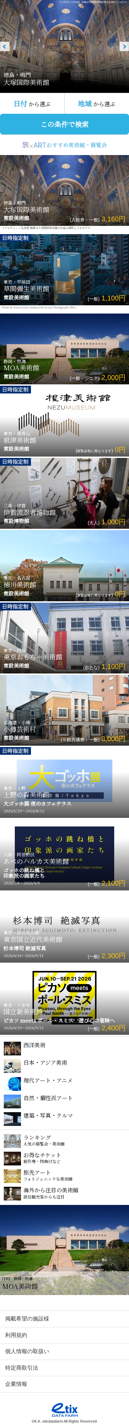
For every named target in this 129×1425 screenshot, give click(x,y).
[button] (116, 46)
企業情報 (16, 1384)
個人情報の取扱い (27, 1351)
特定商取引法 (21, 1368)
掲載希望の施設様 (27, 1319)
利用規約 (16, 1335)
